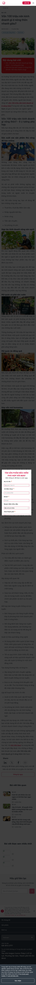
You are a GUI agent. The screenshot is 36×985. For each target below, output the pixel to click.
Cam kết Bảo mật (13, 976)
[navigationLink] (3, 3)
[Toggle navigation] (33, 2)
